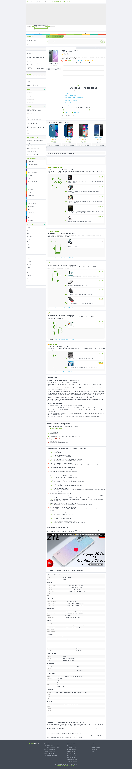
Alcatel (28, 227)
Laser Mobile (30, 170)
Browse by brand (31, 224)
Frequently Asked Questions (71, 100)
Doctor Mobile (31, 206)
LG (27, 256)
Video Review (68, 102)
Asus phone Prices (71, 755)
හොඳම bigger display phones (33, 154)
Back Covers (76, 112)
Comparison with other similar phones (73, 104)
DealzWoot (30, 220)
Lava (28, 250)
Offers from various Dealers (71, 95)
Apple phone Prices (71, 747)
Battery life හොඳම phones (33, 148)
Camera (29, 74)
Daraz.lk (29, 209)
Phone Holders (82, 110)
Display (29, 49)
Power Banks (93, 110)
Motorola (29, 264)
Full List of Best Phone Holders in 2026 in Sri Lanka (65, 257)
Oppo (86, 33)
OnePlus (29, 270)
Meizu (28, 258)
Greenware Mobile (32, 203)
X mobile (29, 186)
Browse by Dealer (31, 158)
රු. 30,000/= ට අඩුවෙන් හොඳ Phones (35, 140)
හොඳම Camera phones (32, 151)
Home (29, 33)
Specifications (30, 36)
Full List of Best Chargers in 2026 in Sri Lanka (64, 339)
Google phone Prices (72, 759)
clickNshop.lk (30, 192)
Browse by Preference (32, 137)
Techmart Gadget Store (33, 181)
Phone (31, 2)
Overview (68, 48)
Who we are (93, 745)
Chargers (67, 112)
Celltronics (30, 215)
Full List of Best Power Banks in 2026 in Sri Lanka (65, 307)
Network (29, 106)
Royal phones (31, 195)
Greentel (29, 167)
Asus (78, 33)
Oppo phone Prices (71, 757)
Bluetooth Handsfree (69, 110)
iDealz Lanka (30, 201)
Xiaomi (28, 284)
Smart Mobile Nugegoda (33, 172)
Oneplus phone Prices (72, 761)
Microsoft (29, 261)
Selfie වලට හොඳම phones (33, 146)
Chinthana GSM (31, 212)
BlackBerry (29, 236)
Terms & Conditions (95, 747)
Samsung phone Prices (72, 745)
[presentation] (46, 147)
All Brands (102, 33)
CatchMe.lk (30, 175)
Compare (98, 48)
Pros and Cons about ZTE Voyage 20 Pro (74, 99)
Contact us (93, 751)
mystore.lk (30, 198)
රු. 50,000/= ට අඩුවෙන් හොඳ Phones (35, 143)
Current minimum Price (70, 92)
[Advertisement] (66, 15)
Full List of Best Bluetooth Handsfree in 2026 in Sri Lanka (66, 226)
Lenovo (28, 253)
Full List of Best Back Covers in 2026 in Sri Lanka (64, 371)
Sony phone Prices (71, 749)
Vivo (28, 281)
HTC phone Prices (71, 753)
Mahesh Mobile (31, 161)
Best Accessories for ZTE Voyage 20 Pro (74, 97)
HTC (70, 33)
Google (94, 33)
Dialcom (29, 217)
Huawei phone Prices (72, 751)
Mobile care (30, 184)
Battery (29, 89)
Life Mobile (30, 189)
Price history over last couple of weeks (73, 93)
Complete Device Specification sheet (73, 105)
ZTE (28, 287)
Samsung (38, 33)
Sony (54, 33)
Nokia (28, 267)
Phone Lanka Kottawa (33, 164)
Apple (46, 33)
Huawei (62, 33)
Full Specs (83, 48)
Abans (29, 178)
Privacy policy (94, 749)
